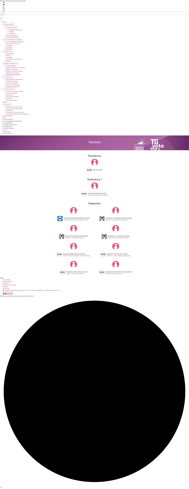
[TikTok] (4, 11)
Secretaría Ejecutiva (11, 35)
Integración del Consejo (15, 30)
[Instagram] (4, 9)
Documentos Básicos (12, 100)
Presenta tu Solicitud (11, 81)
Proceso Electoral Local (12, 43)
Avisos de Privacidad (12, 83)
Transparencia (8, 77)
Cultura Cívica (8, 51)
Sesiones (11, 31)
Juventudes (9, 57)
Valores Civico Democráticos (14, 59)
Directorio (9, 98)
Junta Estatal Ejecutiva (12, 37)
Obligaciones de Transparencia (14, 79)
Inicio (4, 22)
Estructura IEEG (8, 24)
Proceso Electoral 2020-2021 (14, 108)
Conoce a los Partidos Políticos (15, 91)
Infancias (8, 55)
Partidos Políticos (9, 89)
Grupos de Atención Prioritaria (14, 71)
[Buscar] (2, 16)
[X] (3, 7)
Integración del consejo (9, 285)
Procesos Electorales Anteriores (15, 112)
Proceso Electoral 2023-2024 (14, 107)
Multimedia (9, 49)
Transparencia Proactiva (12, 86)
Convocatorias (10, 54)
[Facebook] (4, 3)
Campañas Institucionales (13, 74)
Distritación (9, 110)
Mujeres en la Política (12, 69)
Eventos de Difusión (11, 93)
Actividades (9, 45)
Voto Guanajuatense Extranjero (13, 39)
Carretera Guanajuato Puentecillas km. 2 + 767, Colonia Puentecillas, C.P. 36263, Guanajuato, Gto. (32, 290)
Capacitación (9, 95)
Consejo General (7, 281)
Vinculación (9, 47)
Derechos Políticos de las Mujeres (15, 67)
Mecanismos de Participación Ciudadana (17, 114)
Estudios (8, 61)
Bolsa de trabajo (7, 116)
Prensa (5, 102)
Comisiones (12, 33)
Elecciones (7, 104)
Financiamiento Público (12, 96)
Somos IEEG (6, 279)
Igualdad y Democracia (10, 63)
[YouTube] (4, 5)
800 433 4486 (9, 292)
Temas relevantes (11, 66)
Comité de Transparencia (13, 85)
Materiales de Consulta (12, 73)
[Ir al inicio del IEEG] (13, 1)
